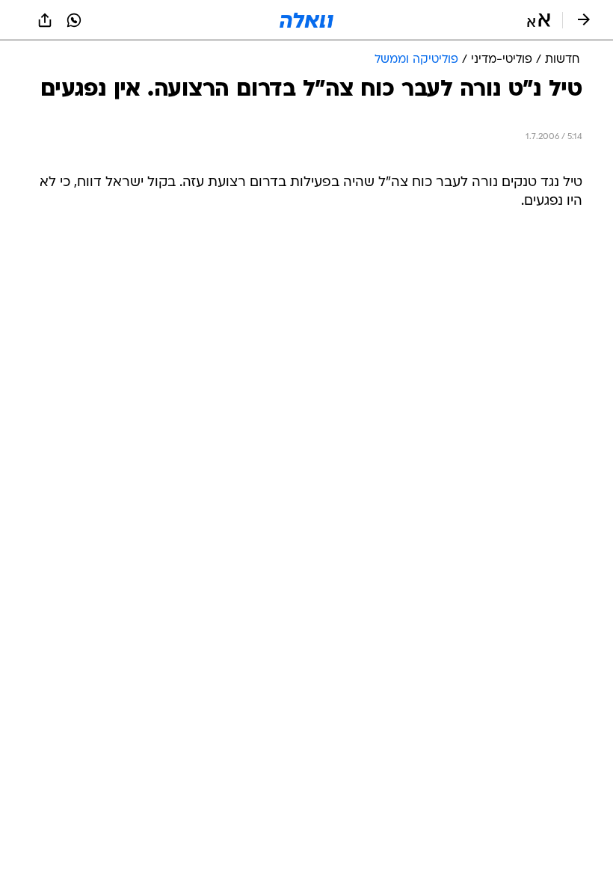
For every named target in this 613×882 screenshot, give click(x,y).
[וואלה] (306, 20)
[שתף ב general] (45, 20)
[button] (538, 20)
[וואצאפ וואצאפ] (74, 20)
